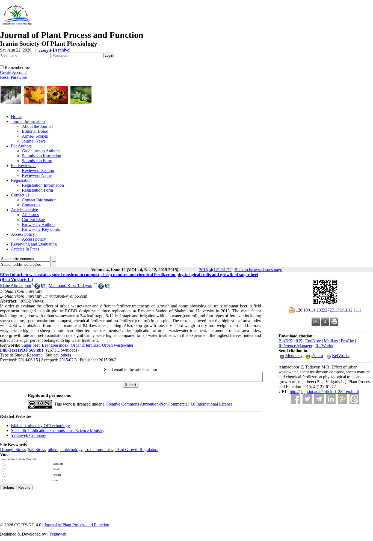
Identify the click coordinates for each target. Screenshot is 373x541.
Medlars (331, 340)
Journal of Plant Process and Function (76, 524)
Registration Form (37, 190)
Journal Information (28, 121)
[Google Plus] (342, 399)
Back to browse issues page (258, 269)
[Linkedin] (331, 399)
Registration (21, 180)
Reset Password (13, 77)
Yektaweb (57, 534)
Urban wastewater (117, 345)
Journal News (34, 141)
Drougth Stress (13, 449)
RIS (298, 340)
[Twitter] (307, 399)
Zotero (317, 355)
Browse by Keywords (41, 229)
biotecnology (71, 449)
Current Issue (33, 219)
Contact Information (39, 200)
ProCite (347, 340)
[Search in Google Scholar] (37, 287)
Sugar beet (30, 345)
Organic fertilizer (85, 345)
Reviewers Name (37, 175)
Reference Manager (295, 345)
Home (16, 116)
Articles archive (24, 209)
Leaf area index (55, 345)
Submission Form (37, 160)
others (66, 355)
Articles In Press (25, 249)
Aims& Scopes (35, 136)
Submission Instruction (41, 155)
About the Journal (37, 126)
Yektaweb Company (28, 435)
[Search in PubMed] (43, 287)
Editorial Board (35, 131)
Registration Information (43, 185)
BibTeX (285, 340)
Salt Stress (37, 449)
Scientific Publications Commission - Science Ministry (57, 430)
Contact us (20, 195)
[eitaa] (354, 399)
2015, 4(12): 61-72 (215, 269)
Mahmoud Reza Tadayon (70, 285)
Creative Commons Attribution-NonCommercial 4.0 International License (169, 404)
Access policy (23, 234)
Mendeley (294, 355)
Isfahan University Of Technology (40, 425)
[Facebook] (295, 399)
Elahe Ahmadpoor (15, 285)
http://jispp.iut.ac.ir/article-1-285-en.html (324, 391)
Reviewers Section (38, 170)
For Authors (21, 146)
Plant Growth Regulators (136, 449)
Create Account (13, 72)
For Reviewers (23, 165)
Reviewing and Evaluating (34, 244)
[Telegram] (319, 399)
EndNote (313, 340)
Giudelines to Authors (41, 151)
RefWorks (324, 345)
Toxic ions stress (99, 449)
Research (35, 355)
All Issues (30, 214)
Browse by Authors (38, 224)
